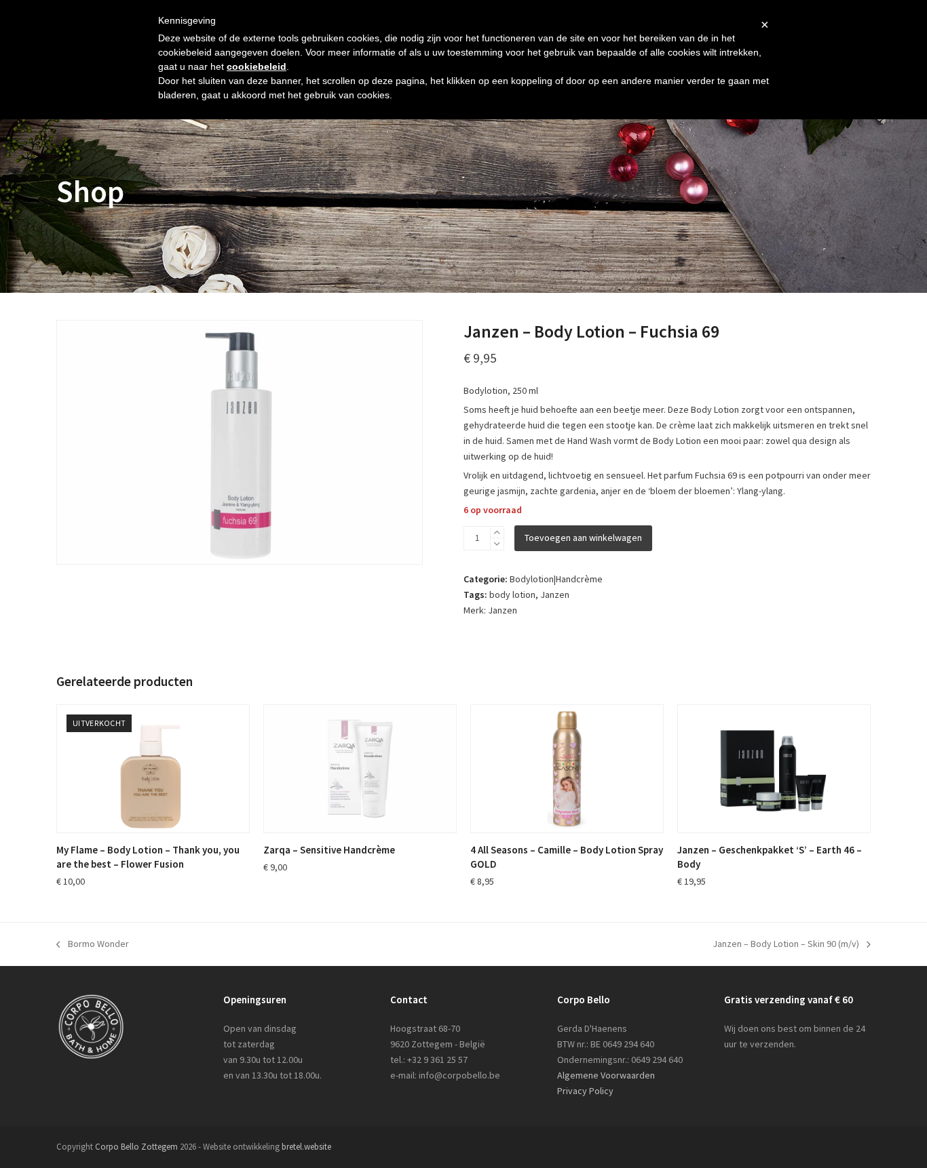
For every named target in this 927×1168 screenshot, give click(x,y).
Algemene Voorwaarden (606, 1075)
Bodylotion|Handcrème (556, 579)
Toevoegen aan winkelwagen (583, 537)
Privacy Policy (585, 1091)
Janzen (554, 594)
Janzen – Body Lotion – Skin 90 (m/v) (786, 945)
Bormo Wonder (92, 945)
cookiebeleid (256, 66)
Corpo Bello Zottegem (136, 1146)
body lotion (512, 594)
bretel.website (306, 1146)
